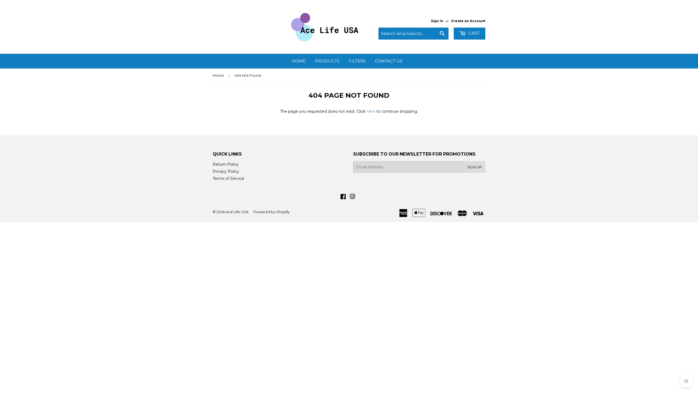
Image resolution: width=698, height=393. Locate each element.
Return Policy (226, 164)
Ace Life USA (237, 212)
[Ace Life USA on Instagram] (352, 197)
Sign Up (474, 167)
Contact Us (388, 61)
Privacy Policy (226, 171)
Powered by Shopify (272, 212)
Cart (473, 33)
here (370, 111)
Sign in (437, 21)
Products (327, 61)
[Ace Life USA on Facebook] (343, 197)
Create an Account (468, 21)
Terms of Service (228, 178)
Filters (357, 61)
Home (299, 61)
